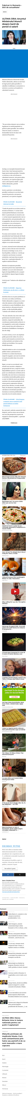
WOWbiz (11, 899)
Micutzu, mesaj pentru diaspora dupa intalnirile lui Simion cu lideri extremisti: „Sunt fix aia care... (17, 935)
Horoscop (5, 1088)
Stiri (8, 899)
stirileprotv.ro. (6, 186)
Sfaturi (4, 1085)
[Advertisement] (14, 63)
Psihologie (5, 1066)
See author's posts (9, 868)
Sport (3, 1059)
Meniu (5, 11)
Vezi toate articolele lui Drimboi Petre (11, 892)
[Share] (8, 874)
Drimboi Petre (11, 846)
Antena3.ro (21, 897)
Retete (4, 1077)
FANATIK (4, 899)
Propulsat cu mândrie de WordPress (10, 1095)
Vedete (4, 1063)
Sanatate (5, 1081)
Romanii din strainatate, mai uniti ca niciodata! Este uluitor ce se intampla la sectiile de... (17, 955)
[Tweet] (20, 874)
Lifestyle (4, 1074)
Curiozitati (5, 1070)
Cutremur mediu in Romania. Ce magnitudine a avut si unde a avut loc (17, 975)
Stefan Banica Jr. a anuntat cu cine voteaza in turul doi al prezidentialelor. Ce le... (17, 916)
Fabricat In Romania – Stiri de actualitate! (12, 6)
